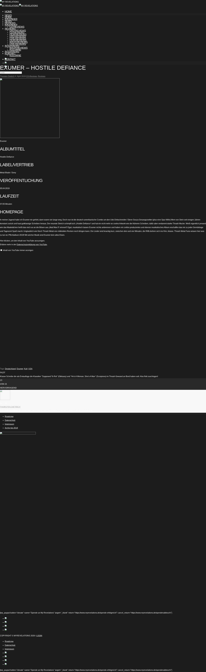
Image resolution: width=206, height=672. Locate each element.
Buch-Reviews (19, 47)
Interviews (12, 51)
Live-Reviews (18, 43)
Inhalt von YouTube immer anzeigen (18, 250)
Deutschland (10, 369)
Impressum (9, 424)
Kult (25, 369)
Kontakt (10, 59)
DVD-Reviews (18, 36)
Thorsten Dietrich (7, 76)
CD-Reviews (17, 32)
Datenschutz (10, 420)
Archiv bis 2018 (11, 428)
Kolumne (15, 55)
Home (8, 11)
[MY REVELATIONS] (19, 6)
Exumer (20, 369)
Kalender (11, 24)
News (8, 21)
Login (39, 636)
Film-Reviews (18, 40)
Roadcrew (9, 416)
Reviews (10, 28)
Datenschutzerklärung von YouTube (32, 245)
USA (30, 369)
